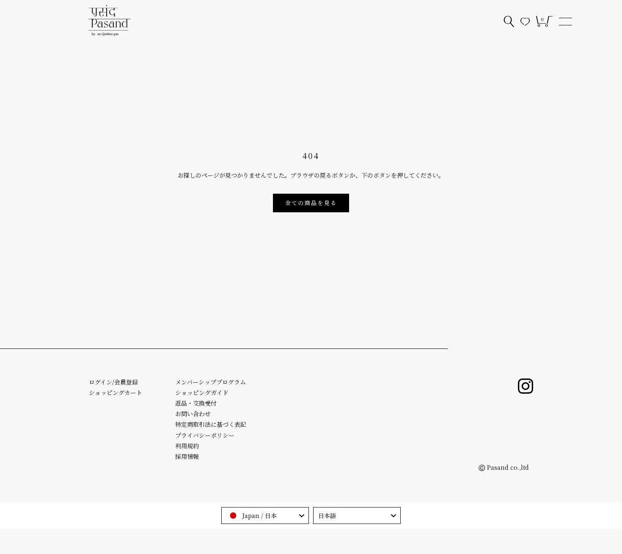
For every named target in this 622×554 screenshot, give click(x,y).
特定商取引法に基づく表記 (210, 424)
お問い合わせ (193, 413)
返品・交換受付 (196, 403)
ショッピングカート (115, 392)
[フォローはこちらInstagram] (525, 386)
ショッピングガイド (201, 392)
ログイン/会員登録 (113, 382)
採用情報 (187, 456)
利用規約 (187, 446)
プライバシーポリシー (204, 435)
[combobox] (265, 515)
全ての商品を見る (311, 203)
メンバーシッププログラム (210, 382)
